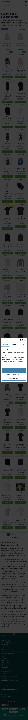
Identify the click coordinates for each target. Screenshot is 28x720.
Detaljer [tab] (14, 344)
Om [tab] (23, 344)
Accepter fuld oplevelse (14, 370)
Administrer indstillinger (13, 374)
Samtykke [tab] (5, 344)
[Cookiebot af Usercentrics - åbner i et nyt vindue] (20, 340)
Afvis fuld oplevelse (14, 378)
